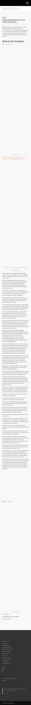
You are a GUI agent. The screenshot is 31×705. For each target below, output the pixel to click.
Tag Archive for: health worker (10, 8)
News (18, 23)
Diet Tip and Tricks (7, 649)
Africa (16, 23)
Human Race (5, 651)
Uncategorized (6, 663)
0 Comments (10, 23)
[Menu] (27, 3)
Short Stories (5, 657)
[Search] (23, 3)
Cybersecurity (5, 647)
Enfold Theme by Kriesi (9, 703)
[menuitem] (23, 3)
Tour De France (6, 659)
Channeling (5, 645)
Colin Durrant (23, 23)
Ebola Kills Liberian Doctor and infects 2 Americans (13, 21)
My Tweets (4, 680)
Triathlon (4, 661)
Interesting (5, 653)
